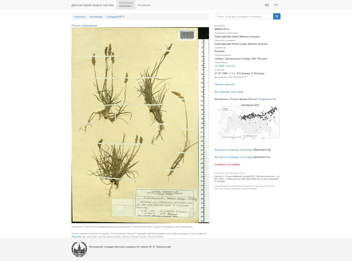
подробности (267, 99)
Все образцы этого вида (228, 91)
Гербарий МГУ (115, 16)
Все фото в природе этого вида (233, 149)
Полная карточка (224, 84)
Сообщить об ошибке (227, 164)
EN (276, 5)
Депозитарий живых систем (93, 4)
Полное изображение (84, 25)
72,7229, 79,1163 (224, 66)
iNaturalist (77, 236)
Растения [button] (125, 6)
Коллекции (144, 5)
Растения (80, 16)
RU (267, 5)
